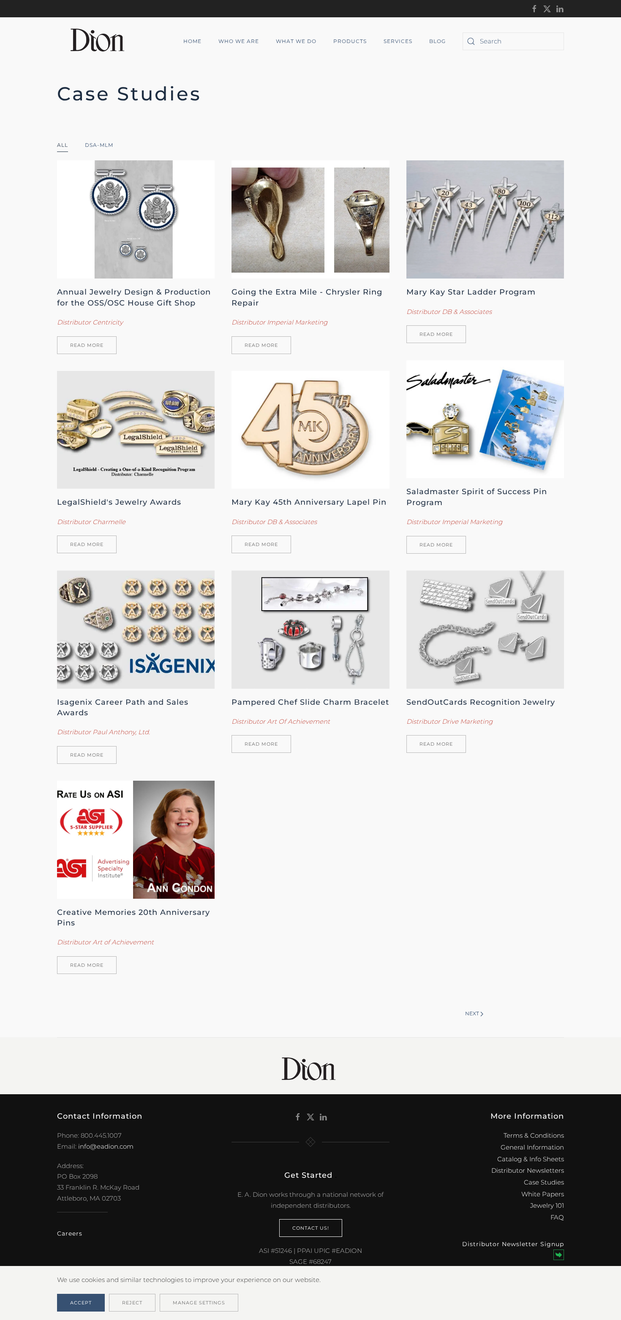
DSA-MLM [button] (99, 145)
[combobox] (513, 41)
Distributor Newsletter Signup (513, 1244)
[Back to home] (100, 41)
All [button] (62, 145)
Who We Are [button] (238, 41)
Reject (132, 1303)
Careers (69, 1233)
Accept (81, 1303)
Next (472, 1013)
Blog (437, 41)
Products (350, 41)
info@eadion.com (105, 1146)
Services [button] (398, 41)
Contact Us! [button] (310, 1228)
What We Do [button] (296, 41)
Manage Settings (199, 1303)
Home (192, 41)
